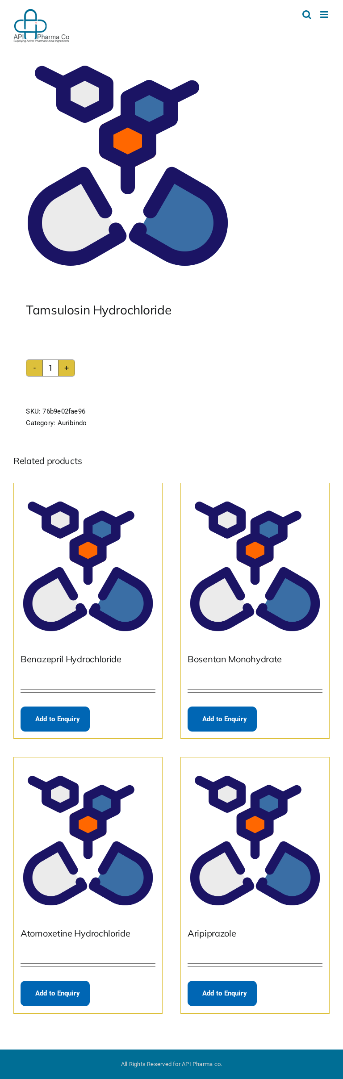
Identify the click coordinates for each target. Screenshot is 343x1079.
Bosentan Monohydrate (235, 659)
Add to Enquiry (57, 719)
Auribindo (72, 423)
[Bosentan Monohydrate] (255, 561)
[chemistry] (171, 165)
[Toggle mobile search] (306, 14)
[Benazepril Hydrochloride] (88, 561)
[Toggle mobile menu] (325, 14)
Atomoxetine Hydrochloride (75, 933)
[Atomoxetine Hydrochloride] (88, 836)
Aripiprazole (212, 933)
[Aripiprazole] (255, 836)
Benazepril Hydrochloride (71, 659)
